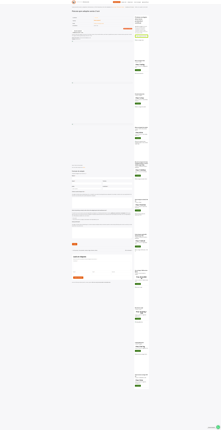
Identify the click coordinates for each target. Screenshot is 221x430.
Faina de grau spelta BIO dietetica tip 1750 (141, 235)
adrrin (84, 167)
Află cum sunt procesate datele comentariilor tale (101, 282)
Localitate (105, 186)
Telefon (104, 181)
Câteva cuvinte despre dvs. (78, 191)
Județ (73, 186)
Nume (73, 175)
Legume (140, 95)
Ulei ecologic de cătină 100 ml (141, 200)
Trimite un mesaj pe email (99, 23)
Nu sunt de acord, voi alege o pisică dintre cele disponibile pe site (86, 219)
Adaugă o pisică (117, 2)
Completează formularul (129, 7)
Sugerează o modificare (128, 28)
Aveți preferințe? (76, 221)
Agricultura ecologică (139, 26)
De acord (75, 218)
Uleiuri (140, 202)
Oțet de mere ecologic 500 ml (141, 375)
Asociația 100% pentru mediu (118, 7)
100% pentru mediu (86, 1)
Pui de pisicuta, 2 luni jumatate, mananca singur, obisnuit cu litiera (85, 250)
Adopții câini (123, 2)
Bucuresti (96, 17)
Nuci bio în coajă (139, 307)
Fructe (140, 62)
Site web (113, 271)
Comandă (138, 70)
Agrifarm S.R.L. (145, 348)
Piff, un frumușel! (128, 250)
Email (73, 181)
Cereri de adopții (137, 2)
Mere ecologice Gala (140, 60)
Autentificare (146, 2)
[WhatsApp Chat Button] (218, 427)
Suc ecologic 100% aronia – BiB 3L (141, 271)
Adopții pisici (130, 2)
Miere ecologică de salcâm (141, 127)
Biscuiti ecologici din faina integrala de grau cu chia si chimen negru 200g (141, 163)
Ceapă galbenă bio (139, 342)
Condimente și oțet (142, 377)
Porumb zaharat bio (139, 94)
